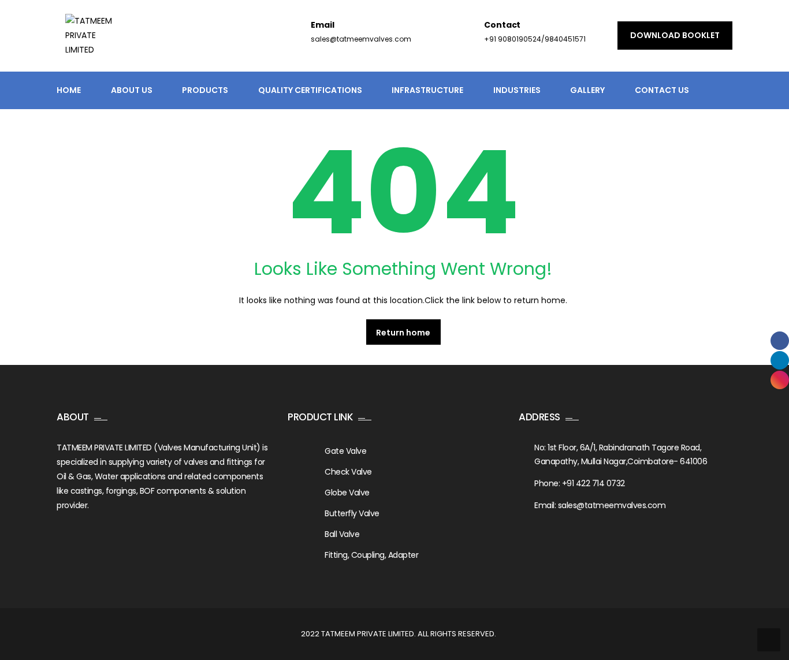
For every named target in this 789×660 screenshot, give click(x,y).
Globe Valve (347, 492)
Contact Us (662, 90)
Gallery (587, 90)
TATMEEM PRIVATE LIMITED (367, 633)
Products (205, 90)
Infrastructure (427, 90)
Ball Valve (342, 534)
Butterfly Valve (352, 513)
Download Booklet (675, 35)
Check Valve (348, 472)
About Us (131, 90)
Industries (517, 90)
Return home (403, 332)
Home (69, 90)
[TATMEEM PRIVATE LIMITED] (93, 43)
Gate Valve (345, 451)
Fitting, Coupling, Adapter (371, 555)
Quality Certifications (310, 90)
